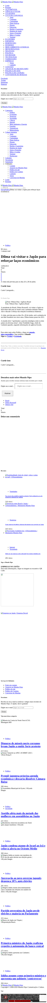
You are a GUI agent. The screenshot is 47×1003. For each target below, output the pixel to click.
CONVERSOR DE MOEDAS (16, 75)
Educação (13, 27)
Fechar (11, 1001)
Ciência (12, 120)
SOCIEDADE (10, 55)
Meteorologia (14, 130)
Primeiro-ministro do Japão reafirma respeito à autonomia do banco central (22, 944)
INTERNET (9, 45)
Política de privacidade (22, 1001)
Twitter (10, 336)
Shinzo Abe (9, 405)
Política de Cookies (16, 172)
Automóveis (14, 128)
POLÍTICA (9, 53)
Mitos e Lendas (15, 35)
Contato (12, 166)
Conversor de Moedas (17, 178)
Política (12, 112)
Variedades (13, 491)
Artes (11, 17)
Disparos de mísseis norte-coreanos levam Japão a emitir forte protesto (21, 745)
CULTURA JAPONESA (14, 15)
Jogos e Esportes (15, 33)
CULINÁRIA (10, 13)
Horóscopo (13, 156)
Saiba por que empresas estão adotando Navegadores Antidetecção (22, 553)
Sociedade (13, 118)
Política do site (15, 170)
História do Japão (16, 31)
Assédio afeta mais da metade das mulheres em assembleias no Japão (20, 815)
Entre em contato (11, 685)
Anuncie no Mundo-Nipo (18, 168)
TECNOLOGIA (11, 57)
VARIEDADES (11, 59)
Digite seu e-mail (7, 99)
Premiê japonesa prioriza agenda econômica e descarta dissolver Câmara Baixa (23, 778)
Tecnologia (13, 549)
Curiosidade (14, 21)
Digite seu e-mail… (8, 386)
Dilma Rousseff (10, 403)
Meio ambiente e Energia (18, 124)
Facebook (17, 336)
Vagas (12, 63)
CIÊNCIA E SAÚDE (12, 11)
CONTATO (9, 67)
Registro (8, 7)
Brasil (7, 401)
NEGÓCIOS (9, 51)
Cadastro (13, 65)
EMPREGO (9, 61)
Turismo (12, 37)
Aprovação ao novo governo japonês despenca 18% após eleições (21, 879)
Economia (13, 114)
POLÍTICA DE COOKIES (14, 73)
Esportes (13, 126)
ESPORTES (9, 41)
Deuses (12, 25)
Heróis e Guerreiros (16, 29)
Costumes (13, 19)
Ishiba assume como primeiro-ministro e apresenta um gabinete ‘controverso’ (23, 977)
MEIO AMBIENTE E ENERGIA (17, 47)
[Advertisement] (23, 217)
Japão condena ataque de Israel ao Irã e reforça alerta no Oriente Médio (23, 847)
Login (7, 5)
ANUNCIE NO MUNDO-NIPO (16, 69)
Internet (12, 122)
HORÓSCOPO (10, 43)
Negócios (13, 116)
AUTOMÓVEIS (11, 9)
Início (3, 190)
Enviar (4, 712)
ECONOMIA (10, 39)
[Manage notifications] (5, 997)
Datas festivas (14, 23)
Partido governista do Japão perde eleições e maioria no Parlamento (20, 912)
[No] (31, 1001)
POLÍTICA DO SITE (12, 71)
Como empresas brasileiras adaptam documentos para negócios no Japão (24, 524)
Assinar (4, 103)
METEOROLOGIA (12, 49)
